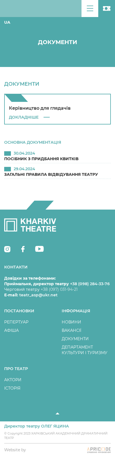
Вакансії (71, 330)
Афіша (11, 330)
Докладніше (24, 117)
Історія (12, 388)
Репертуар (16, 322)
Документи (75, 338)
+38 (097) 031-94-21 (59, 289)
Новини (71, 322)
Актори (12, 379)
